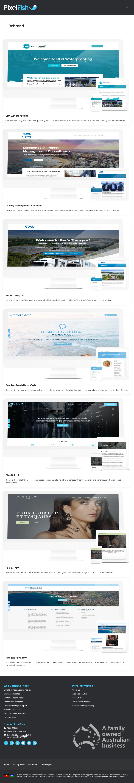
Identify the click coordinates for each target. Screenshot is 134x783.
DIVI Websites (10, 717)
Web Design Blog (79, 694)
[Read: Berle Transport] (67, 255)
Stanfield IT (12, 475)
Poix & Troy (12, 567)
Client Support (47, 765)
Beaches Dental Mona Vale (20, 385)
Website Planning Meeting (83, 706)
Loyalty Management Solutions (23, 205)
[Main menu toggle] (127, 7)
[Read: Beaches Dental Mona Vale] (67, 345)
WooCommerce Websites (15, 714)
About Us (76, 690)
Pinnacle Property (16, 657)
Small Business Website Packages (18, 690)
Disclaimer (32, 765)
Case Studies (77, 698)
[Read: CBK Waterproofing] (67, 75)
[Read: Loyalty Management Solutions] (67, 165)
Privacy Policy (18, 765)
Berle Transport (14, 295)
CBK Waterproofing (17, 115)
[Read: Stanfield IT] (67, 434)
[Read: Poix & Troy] (67, 527)
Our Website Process (81, 702)
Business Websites (12, 694)
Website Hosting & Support (15, 706)
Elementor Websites (12, 710)
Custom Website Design (14, 698)
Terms (6, 765)
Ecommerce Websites (13, 702)
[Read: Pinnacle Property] (67, 617)
